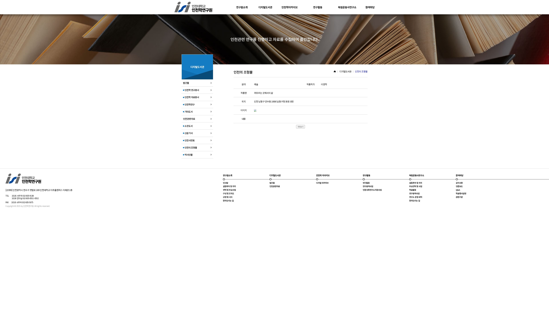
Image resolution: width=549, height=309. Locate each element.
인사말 (225, 182)
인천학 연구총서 (191, 90)
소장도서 (188, 126)
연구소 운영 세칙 (415, 197)
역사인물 (188, 154)
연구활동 (366, 182)
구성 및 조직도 (228, 193)
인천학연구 (189, 104)
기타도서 (188, 111)
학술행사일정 (461, 193)
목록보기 (300, 126)
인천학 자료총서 (191, 97)
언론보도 (459, 186)
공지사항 (459, 182)
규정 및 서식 (227, 197)
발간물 (186, 83)
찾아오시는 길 (228, 200)
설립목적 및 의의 (229, 186)
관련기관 (459, 197)
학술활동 (412, 189)
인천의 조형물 (190, 147)
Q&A (458, 189)
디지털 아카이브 (322, 182)
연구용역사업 (368, 186)
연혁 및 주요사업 (229, 189)
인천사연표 (189, 140)
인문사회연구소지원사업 (372, 189)
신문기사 (188, 133)
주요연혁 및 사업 (415, 186)
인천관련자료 (189, 118)
